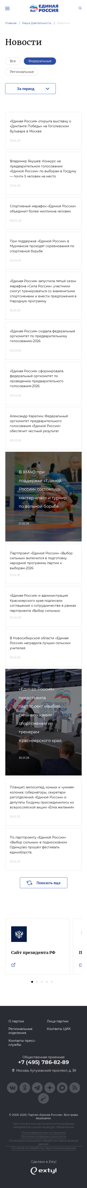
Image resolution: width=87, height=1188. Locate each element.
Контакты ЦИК (59, 1029)
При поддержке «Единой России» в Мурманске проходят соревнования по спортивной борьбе (42, 246)
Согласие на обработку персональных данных (43, 1148)
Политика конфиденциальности (43, 1136)
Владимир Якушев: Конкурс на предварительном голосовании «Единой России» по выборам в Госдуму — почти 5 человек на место (43, 168)
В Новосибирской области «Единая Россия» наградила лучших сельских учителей (40, 643)
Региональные (22, 72)
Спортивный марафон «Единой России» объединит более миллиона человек (43, 208)
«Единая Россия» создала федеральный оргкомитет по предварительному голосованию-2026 (42, 336)
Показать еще (48, 882)
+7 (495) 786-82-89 (43, 1062)
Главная (11, 23)
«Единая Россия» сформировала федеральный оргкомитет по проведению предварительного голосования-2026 (36, 378)
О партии (16, 1021)
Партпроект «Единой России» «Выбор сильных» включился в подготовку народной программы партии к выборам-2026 (41, 560)
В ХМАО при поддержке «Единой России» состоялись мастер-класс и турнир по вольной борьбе (43, 489)
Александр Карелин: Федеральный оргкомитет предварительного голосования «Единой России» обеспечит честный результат (39, 423)
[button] (32, 982)
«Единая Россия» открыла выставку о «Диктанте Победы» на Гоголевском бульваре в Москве (40, 126)
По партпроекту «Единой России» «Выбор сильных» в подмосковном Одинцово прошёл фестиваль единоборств (38, 844)
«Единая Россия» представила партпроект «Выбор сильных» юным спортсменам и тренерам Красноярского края (40, 715)
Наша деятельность (37, 23)
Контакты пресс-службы (22, 1043)
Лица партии (57, 1021)
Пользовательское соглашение (43, 1132)
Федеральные (40, 61)
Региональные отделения (20, 1031)
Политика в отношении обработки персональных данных (43, 1142)
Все (13, 61)
